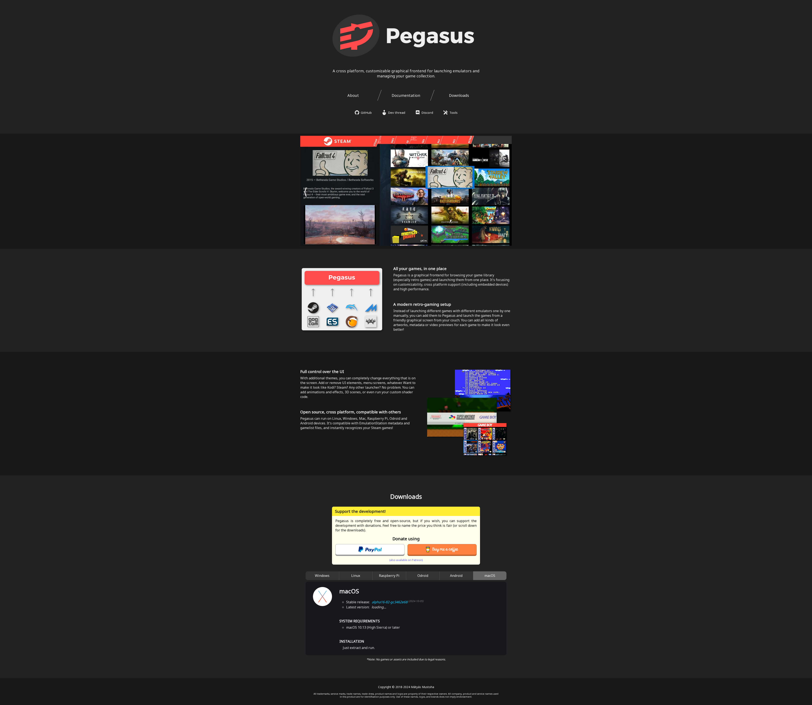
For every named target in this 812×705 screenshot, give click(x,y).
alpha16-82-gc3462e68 (398, 602)
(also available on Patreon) (406, 560)
